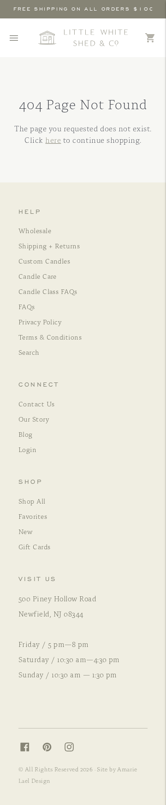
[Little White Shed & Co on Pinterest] (51, 748)
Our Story (33, 418)
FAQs (26, 306)
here (53, 140)
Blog (25, 434)
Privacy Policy (39, 321)
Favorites (32, 516)
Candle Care (37, 276)
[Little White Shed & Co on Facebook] (29, 748)
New (25, 531)
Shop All (32, 500)
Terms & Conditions (50, 336)
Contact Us (36, 403)
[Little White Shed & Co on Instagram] (74, 748)
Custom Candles (44, 260)
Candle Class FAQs (47, 291)
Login (27, 449)
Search (29, 352)
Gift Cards (34, 546)
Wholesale (34, 230)
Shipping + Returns (49, 245)
